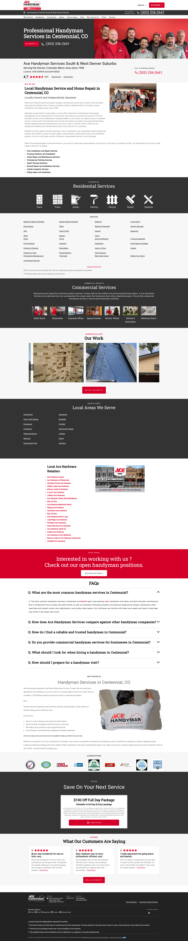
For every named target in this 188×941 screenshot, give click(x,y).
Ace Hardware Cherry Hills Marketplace (62, 498)
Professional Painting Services (39, 160)
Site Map (84, 937)
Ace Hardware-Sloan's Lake (57, 517)
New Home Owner (102, 256)
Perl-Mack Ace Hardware (56, 523)
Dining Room (29, 226)
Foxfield (62, 424)
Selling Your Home (137, 256)
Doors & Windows (101, 239)
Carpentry (63, 244)
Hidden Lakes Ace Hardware (58, 486)
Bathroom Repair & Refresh (34, 222)
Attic (25, 231)
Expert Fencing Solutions (37, 163)
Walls (26, 236)
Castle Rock (28, 415)
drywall (83, 601)
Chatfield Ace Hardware (56, 541)
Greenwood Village (66, 429)
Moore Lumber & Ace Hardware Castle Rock (64, 538)
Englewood (28, 424)
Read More (43, 870)
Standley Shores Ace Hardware (59, 483)
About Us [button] (141, 5)
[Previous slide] (31, 367)
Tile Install (63, 256)
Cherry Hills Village (31, 419)
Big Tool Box (52, 501)
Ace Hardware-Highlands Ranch (59, 504)
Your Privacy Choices (116, 937)
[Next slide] (156, 367)
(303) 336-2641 (152, 13)
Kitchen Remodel (136, 226)
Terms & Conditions (103, 937)
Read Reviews (56, 77)
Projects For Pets (30, 253)
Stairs (26, 239)
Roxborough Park (30, 443)
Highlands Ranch (30, 434)
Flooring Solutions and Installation (41, 154)
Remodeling (63, 248)
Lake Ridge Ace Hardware (57, 520)
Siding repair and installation (39, 172)
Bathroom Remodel (102, 226)
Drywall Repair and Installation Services (43, 166)
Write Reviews (68, 77)
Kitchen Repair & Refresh (68, 222)
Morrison (27, 439)
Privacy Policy (91, 937)
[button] (94, 594)
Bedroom (98, 222)
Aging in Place (100, 248)
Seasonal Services (94, 267)
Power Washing (65, 253)
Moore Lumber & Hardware (57, 489)
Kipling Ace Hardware (55, 508)
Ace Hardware (131, 902)
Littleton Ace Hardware (56, 495)
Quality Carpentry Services (38, 169)
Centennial (63, 415)
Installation (99, 244)
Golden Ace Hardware (55, 532)
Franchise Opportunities (148, 902)
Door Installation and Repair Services (42, 151)
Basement (134, 231)
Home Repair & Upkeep (139, 244)
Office (61, 226)
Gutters (133, 248)
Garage (97, 231)
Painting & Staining (31, 248)
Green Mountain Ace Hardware (59, 526)
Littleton (62, 434)
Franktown (28, 429)
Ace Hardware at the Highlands (59, 535)
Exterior (62, 236)
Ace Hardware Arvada (55, 477)
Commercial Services (32, 261)
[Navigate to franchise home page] (32, 5)
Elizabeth (62, 419)
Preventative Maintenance (33, 256)
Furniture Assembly (137, 239)
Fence (97, 236)
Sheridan (62, 443)
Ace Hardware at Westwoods (58, 480)
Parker (61, 439)
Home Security (100, 253)
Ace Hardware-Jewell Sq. (56, 529)
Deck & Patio (64, 231)
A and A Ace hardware (55, 492)
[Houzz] (149, 913)
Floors (61, 239)
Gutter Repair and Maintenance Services (43, 157)
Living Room (135, 222)
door (107, 601)
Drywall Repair (29, 244)
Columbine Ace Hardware (57, 511)
